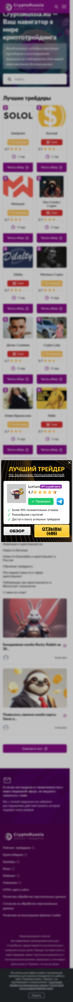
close (69, 462)
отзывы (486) (52, 531)
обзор (17, 531)
